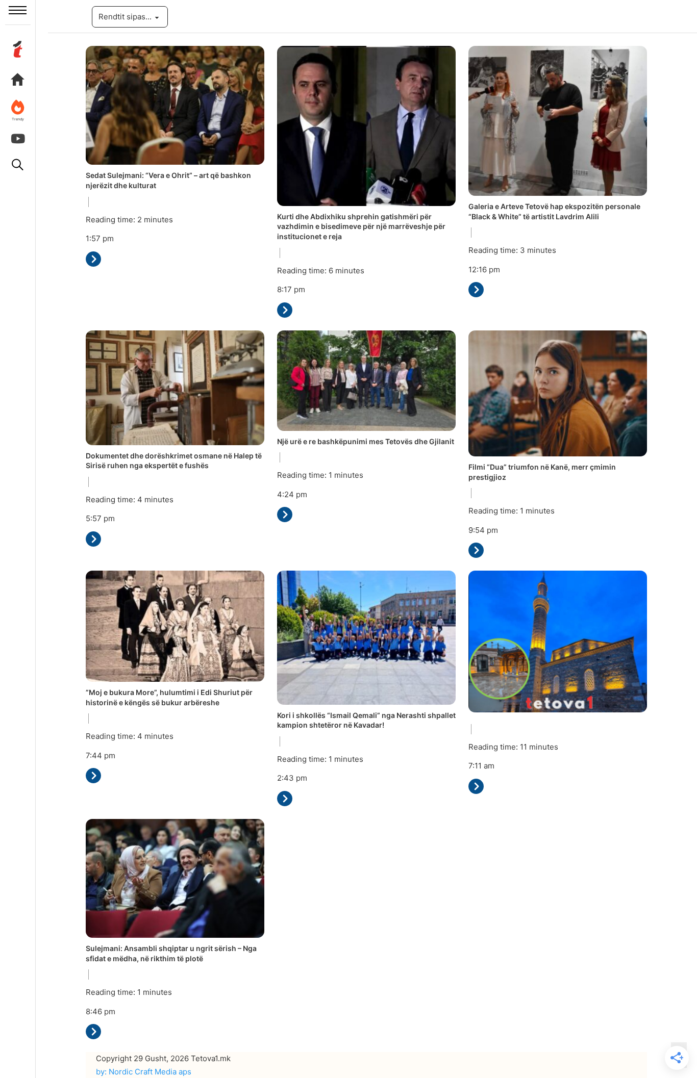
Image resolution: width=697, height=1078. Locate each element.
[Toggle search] (18, 164)
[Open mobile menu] (18, 10)
